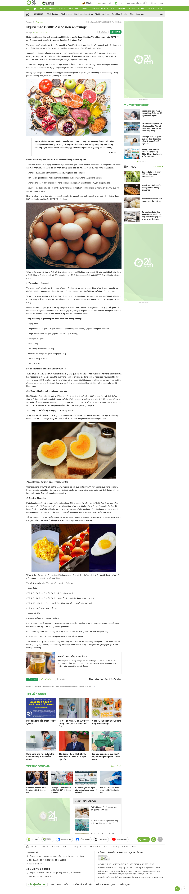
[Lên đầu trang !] (183, 888)
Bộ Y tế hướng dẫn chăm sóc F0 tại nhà (41, 722)
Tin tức (43, 9)
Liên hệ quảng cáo (37, 884)
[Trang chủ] (30, 14)
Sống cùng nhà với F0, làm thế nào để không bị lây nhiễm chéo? (40, 757)
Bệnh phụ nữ (66, 14)
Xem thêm (115, 766)
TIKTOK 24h (103, 839)
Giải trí (84, 9)
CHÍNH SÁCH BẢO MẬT (83, 884)
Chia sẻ (117, 32)
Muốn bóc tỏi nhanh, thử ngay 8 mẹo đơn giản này (152, 200)
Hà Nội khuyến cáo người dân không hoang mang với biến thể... (86, 790)
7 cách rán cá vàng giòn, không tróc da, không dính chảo (151, 187)
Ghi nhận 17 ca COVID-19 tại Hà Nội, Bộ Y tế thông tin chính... (61, 790)
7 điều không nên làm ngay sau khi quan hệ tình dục (104, 808)
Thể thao (151, 9)
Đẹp (105, 847)
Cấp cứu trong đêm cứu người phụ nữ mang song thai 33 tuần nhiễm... (106, 757)
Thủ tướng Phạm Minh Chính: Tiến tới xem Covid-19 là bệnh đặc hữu (72, 757)
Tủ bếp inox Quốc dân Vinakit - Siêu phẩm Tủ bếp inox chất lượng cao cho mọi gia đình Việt (151, 215)
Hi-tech (132, 9)
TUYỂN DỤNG (124, 884)
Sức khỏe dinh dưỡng (83, 14)
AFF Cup (52, 9)
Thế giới (141, 9)
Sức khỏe (121, 9)
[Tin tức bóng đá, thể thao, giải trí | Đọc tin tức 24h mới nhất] (31, 3)
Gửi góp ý (48, 679)
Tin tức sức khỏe (102, 14)
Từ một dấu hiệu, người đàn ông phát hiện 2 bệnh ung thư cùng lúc (105, 822)
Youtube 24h (122, 839)
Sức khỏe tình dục (120, 14)
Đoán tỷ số (106, 3)
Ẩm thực (130, 166)
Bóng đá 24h (85, 839)
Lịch (120, 3)
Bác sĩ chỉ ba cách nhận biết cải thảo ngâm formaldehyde (151, 174)
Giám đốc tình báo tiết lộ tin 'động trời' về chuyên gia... (36, 790)
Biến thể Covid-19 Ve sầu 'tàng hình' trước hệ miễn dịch (110, 790)
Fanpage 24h (66, 839)
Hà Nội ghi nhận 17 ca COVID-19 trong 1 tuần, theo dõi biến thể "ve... (74, 723)
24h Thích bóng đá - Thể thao (102, 9)
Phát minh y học (137, 14)
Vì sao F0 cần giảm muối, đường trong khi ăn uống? (106, 722)
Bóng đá (62, 9)
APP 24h (34, 839)
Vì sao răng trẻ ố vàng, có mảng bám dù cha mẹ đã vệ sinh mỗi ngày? (152, 113)
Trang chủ (30, 22)
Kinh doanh (73, 9)
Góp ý (67, 884)
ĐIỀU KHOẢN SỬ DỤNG (105, 884)
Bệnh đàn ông (52, 14)
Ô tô (160, 9)
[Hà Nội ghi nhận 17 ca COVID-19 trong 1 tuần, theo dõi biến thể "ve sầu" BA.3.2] (74, 708)
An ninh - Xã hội (69, 847)
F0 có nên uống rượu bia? (72, 656)
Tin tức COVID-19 (40, 33)
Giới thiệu (56, 884)
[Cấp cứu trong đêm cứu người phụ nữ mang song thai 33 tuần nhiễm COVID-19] (106, 741)
